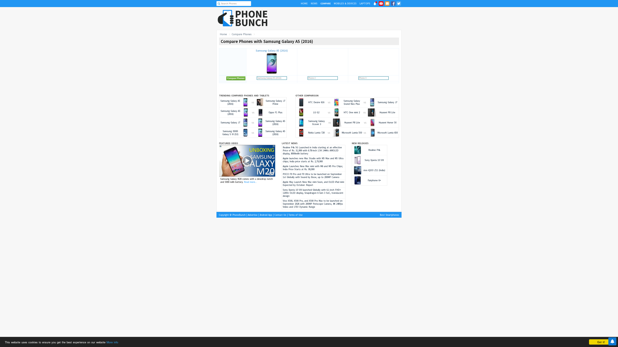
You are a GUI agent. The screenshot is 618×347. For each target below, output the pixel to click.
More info (112, 342)
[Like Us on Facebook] (393, 4)
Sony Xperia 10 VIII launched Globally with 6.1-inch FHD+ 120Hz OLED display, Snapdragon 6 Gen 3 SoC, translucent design (313, 192)
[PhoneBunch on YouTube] (381, 4)
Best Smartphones (389, 214)
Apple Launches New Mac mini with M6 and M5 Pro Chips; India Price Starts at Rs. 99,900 (313, 168)
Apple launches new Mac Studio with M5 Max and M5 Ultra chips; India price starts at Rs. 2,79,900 (313, 160)
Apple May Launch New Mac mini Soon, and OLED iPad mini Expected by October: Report (313, 183)
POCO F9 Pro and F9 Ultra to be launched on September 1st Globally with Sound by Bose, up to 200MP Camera (312, 176)
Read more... (250, 181)
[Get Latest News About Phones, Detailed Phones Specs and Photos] (225, 18)
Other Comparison (306, 95)
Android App (266, 214)
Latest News (290, 143)
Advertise (253, 214)
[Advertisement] (343, 18)
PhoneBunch (239, 214)
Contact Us (280, 214)
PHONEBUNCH (251, 18)
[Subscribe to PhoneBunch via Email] (387, 4)
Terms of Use (295, 214)
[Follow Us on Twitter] (398, 4)
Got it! (601, 342)
